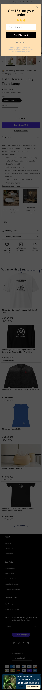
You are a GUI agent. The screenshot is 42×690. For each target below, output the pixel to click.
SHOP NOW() (33, 687)
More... (21, 686)
